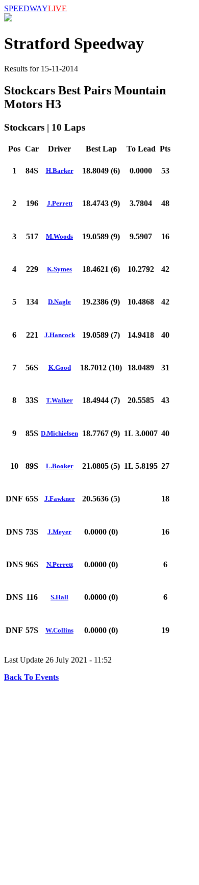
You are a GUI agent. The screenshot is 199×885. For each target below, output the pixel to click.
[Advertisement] (99, 781)
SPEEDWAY (35, 8)
